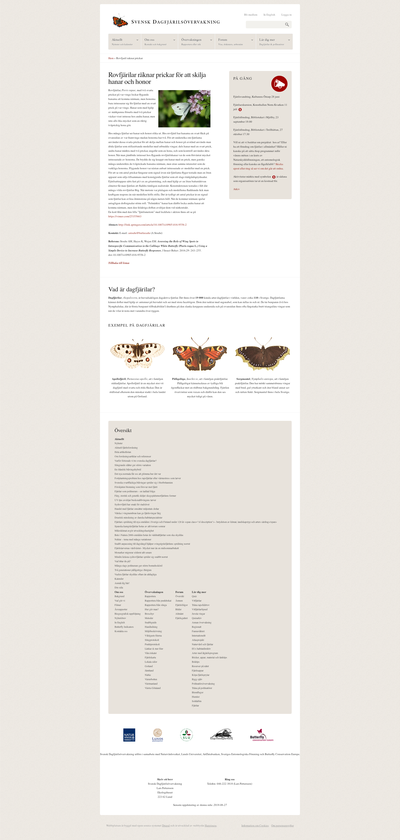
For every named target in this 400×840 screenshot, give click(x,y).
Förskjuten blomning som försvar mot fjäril (136, 486)
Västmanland (151, 683)
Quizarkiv (197, 618)
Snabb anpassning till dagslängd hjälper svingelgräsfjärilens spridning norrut (152, 543)
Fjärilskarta (150, 657)
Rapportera (150, 596)
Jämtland (149, 670)
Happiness (210, 825)
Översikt (179, 596)
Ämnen (179, 600)
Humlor (196, 696)
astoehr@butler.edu (139, 233)
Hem (111, 58)
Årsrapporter (121, 609)
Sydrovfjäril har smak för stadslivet (132, 504)
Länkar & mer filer (154, 648)
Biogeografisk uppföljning (128, 613)
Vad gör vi (120, 600)
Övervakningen (189, 41)
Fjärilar (195, 705)
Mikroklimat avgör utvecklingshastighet (134, 530)
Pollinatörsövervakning (203, 683)
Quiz (194, 596)
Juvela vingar (198, 613)
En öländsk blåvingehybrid (128, 469)
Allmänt (179, 613)
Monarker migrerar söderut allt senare (133, 552)
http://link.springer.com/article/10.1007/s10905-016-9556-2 (152, 224)
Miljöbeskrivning (153, 631)
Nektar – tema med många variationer (133, 539)
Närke (148, 674)
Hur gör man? (152, 609)
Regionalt (196, 626)
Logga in (286, 14)
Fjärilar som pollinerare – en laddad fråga (135, 491)
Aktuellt (121, 41)
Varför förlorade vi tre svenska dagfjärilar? (135, 460)
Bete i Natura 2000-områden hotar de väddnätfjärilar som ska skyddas (149, 535)
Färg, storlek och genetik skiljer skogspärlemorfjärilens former (145, 495)
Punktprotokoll (152, 644)
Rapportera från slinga (156, 604)
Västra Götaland (153, 688)
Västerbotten (151, 679)
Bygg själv (197, 679)
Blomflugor (197, 692)
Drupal (166, 825)
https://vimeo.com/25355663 (124, 216)
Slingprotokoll (152, 639)
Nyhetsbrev (120, 618)
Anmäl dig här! (122, 583)
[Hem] (200, 19)
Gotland (149, 666)
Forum (229, 41)
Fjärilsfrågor (181, 604)
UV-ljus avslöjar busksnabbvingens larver (135, 500)
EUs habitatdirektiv (201, 648)
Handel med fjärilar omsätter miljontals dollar (137, 508)
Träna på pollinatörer (202, 688)
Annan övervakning (201, 622)
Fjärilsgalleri (181, 618)
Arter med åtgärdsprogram (205, 653)
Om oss (153, 41)
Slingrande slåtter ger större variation (133, 465)
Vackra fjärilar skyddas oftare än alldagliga (135, 574)
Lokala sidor (151, 661)
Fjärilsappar (198, 670)
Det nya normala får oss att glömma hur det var (138, 473)
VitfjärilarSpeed (200, 609)
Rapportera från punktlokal (158, 600)
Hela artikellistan (123, 452)
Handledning (151, 626)
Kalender (119, 578)
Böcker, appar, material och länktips (209, 657)
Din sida (119, 587)
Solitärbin (196, 701)
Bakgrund (119, 596)
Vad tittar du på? (123, 561)
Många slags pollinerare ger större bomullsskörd (138, 565)
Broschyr (149, 613)
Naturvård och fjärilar (202, 644)
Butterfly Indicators (124, 626)
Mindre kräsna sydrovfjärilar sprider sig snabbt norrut (141, 556)
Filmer (118, 604)
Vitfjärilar (196, 600)
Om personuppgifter (282, 825)
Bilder (178, 609)
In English (269, 14)
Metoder (149, 618)
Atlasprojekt (198, 639)
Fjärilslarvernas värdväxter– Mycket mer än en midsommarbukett (147, 548)
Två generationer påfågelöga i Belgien (133, 570)
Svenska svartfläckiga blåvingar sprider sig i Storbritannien (144, 482)
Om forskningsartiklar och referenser (133, 456)
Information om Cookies (255, 825)
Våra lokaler (151, 653)
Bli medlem (250, 14)
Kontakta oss (121, 631)
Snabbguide (150, 622)
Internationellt (198, 635)
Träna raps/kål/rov (201, 604)
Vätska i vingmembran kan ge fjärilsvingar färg (138, 513)
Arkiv (236, 189)
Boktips (196, 661)
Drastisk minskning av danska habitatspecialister (138, 517)
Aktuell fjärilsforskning (126, 447)
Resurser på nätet (200, 666)
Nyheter (118, 443)
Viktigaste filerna (153, 635)
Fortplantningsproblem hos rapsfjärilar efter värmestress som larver (148, 478)
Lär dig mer (270, 41)
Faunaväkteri (198, 631)
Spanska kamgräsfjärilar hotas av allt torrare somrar (140, 526)
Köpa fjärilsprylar (200, 674)
